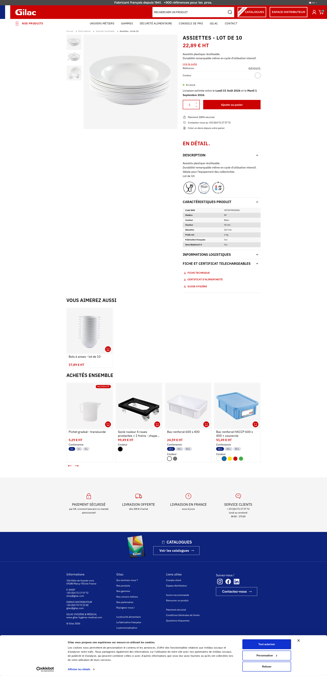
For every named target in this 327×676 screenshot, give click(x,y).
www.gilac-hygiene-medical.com (84, 617)
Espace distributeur (176, 585)
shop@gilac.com (75, 595)
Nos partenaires (124, 602)
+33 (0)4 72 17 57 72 (77, 592)
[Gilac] (26, 12)
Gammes (127, 23)
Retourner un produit (177, 600)
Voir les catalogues (174, 550)
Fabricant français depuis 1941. (138, 2)
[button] (69, 465)
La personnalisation (126, 627)
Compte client (173, 580)
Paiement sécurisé (176, 609)
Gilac (214, 23)
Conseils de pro (191, 23)
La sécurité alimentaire (128, 616)
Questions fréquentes (178, 620)
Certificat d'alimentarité (205, 279)
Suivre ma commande (177, 595)
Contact (231, 23)
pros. (208, 2)
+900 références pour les (184, 2)
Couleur (187, 75)
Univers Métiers (102, 23)
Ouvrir (108, 349)
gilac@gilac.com (75, 608)
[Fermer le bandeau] (298, 640)
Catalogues (251, 11)
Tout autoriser (266, 644)
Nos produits (32, 23)
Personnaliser (264, 655)
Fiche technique (199, 272)
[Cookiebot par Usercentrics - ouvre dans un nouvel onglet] (45, 669)
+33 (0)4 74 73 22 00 (77, 605)
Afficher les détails (79, 669)
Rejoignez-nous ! (125, 607)
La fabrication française (128, 622)
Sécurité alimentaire (156, 23)
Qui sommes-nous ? (127, 580)
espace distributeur (288, 12)
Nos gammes (123, 591)
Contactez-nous (234, 591)
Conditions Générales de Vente (183, 615)
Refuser (266, 666)
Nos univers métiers (127, 596)
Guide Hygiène (197, 286)
